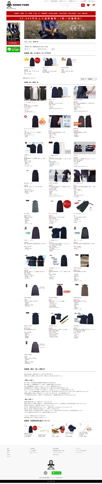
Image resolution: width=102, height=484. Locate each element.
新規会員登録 (54, 1)
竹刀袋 (35, 13)
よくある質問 (83, 1)
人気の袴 (28, 49)
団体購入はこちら (73, 1)
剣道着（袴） (36, 41)
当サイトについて (34, 452)
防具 (8, 448)
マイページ (78, 448)
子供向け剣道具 (63, 13)
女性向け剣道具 (72, 13)
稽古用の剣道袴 (43, 49)
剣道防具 (17, 13)
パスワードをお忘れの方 (81, 450)
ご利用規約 (32, 448)
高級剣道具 (44, 13)
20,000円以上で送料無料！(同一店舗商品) (51, 18)
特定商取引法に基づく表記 (58, 450)
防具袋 (30, 13)
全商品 (25, 41)
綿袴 (54, 49)
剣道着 (22, 13)
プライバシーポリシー (57, 452)
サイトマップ (79, 452)
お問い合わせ (91, 1)
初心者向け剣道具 (53, 13)
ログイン (46, 1)
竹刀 (26, 13)
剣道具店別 (84, 13)
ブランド (9, 456)
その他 (79, 13)
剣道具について (63, 1)
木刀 (39, 13)
